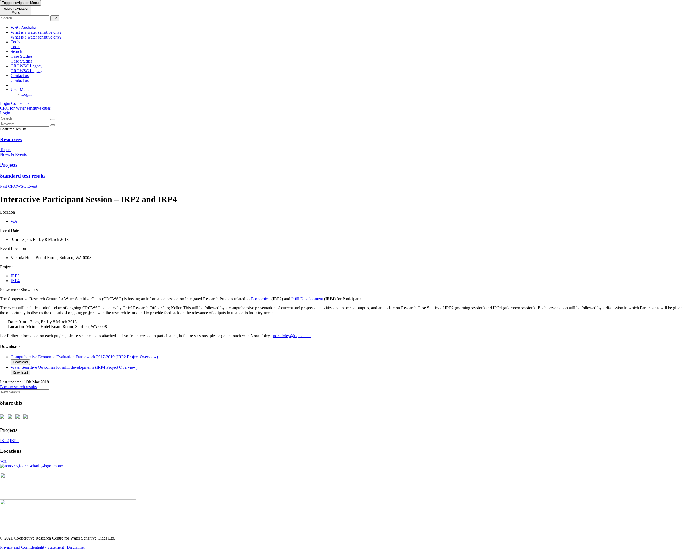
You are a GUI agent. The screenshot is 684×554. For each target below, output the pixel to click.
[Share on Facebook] (3, 417)
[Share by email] (26, 417)
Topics (5, 149)
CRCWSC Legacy (26, 68)
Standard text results (22, 176)
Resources (11, 139)
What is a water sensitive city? (36, 34)
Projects (8, 165)
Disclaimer (76, 547)
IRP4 (15, 280)
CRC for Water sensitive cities (25, 108)
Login (26, 94)
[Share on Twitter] (11, 417)
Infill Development (307, 299)
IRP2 (15, 276)
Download (20, 362)
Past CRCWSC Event (18, 186)
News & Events (13, 154)
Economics (260, 299)
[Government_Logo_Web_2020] (68, 519)
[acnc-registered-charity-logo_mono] (31, 466)
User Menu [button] (20, 89)
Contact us (20, 78)
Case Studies (21, 58)
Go (55, 18)
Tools (15, 44)
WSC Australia (23, 27)
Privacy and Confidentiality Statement (32, 547)
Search (16, 51)
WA (14, 221)
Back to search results (18, 386)
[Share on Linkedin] (18, 417)
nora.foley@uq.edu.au (292, 335)
